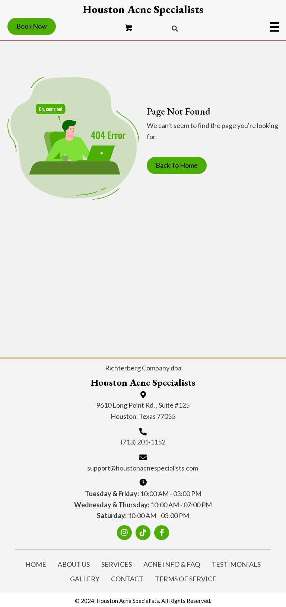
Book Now (31, 26)
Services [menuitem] (116, 564)
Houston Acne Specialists (143, 9)
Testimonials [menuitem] (236, 564)
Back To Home (177, 165)
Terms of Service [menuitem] (185, 579)
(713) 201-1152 (143, 442)
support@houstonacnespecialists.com (142, 468)
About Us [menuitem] (74, 564)
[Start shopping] (129, 28)
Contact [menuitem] (127, 579)
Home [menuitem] (35, 564)
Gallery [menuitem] (84, 579)
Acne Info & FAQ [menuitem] (171, 564)
